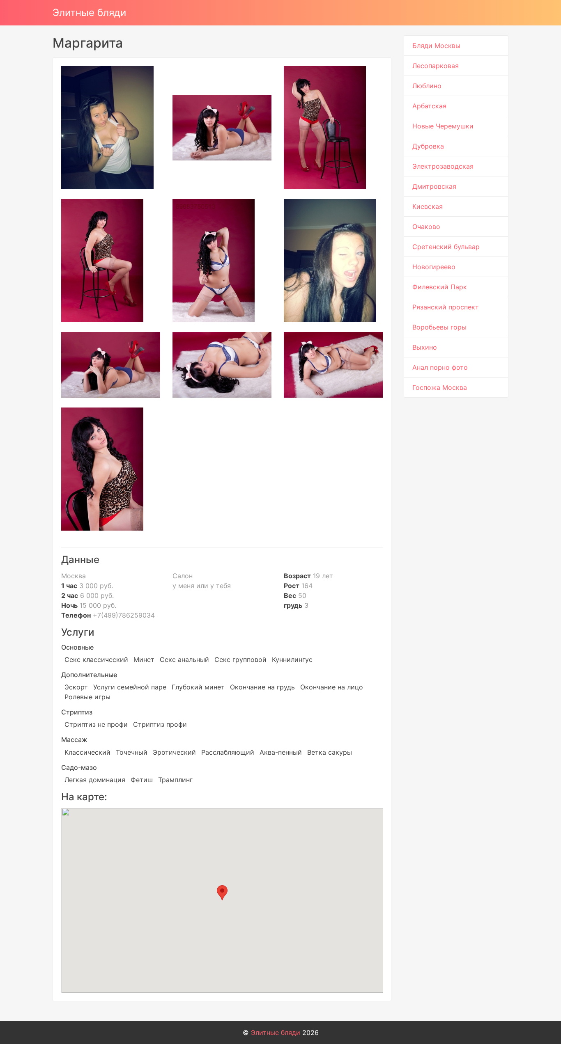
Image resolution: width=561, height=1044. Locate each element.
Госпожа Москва (439, 387)
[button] (222, 892)
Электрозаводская (443, 166)
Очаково (426, 226)
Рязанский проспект (445, 307)
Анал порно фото (440, 367)
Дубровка (428, 146)
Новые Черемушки (443, 126)
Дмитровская (434, 186)
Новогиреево (433, 267)
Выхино (424, 347)
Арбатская (429, 106)
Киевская (427, 206)
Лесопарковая (435, 66)
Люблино (426, 86)
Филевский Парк (439, 287)
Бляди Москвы (436, 45)
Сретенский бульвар (446, 247)
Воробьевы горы (439, 327)
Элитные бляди (89, 12)
